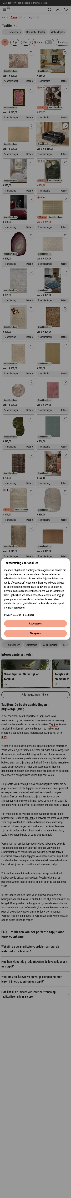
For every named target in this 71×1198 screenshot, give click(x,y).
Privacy (8, 615)
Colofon (17, 615)
